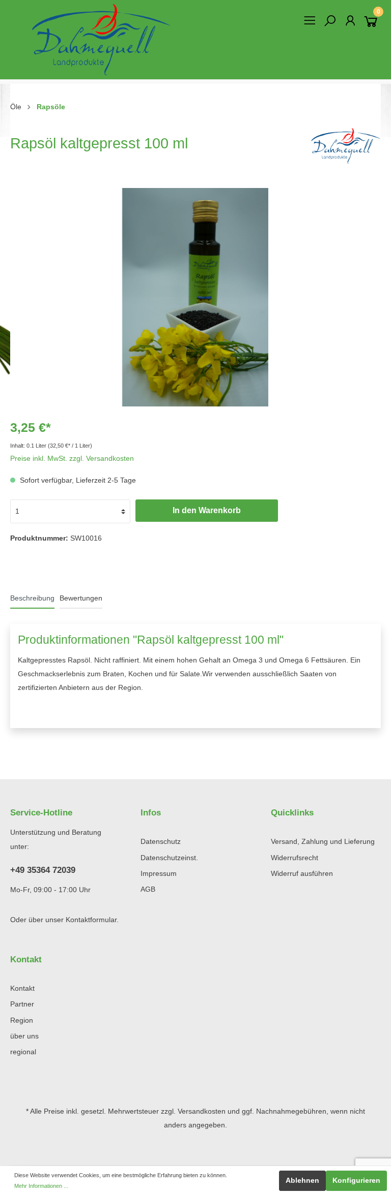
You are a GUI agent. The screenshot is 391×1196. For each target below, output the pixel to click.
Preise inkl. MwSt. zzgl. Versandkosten (72, 458)
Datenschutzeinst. (169, 858)
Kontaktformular (91, 920)
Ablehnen (302, 1180)
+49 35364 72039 (42, 870)
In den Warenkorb (207, 510)
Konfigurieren (356, 1180)
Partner (22, 1004)
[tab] (32, 598)
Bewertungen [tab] (81, 598)
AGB (148, 889)
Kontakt (22, 988)
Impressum (159, 873)
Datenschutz (161, 841)
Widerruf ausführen (302, 873)
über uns (24, 1036)
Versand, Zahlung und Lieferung (323, 841)
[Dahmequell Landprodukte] (343, 145)
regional (23, 1052)
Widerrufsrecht (294, 858)
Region (21, 1020)
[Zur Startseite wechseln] (97, 39)
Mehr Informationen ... (41, 1186)
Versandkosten (202, 1111)
